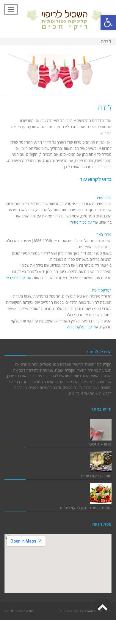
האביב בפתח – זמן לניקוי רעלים (86, 507)
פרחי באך (104, 234)
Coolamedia (24, 611)
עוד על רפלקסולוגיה (82, 327)
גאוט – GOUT (100, 444)
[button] (108, 22)
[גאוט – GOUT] (101, 430)
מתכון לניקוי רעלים (96, 475)
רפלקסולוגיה (102, 290)
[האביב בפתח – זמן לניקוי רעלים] (101, 493)
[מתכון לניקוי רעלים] (101, 461)
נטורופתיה (103, 197)
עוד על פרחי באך (18, 277)
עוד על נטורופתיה (84, 222)
